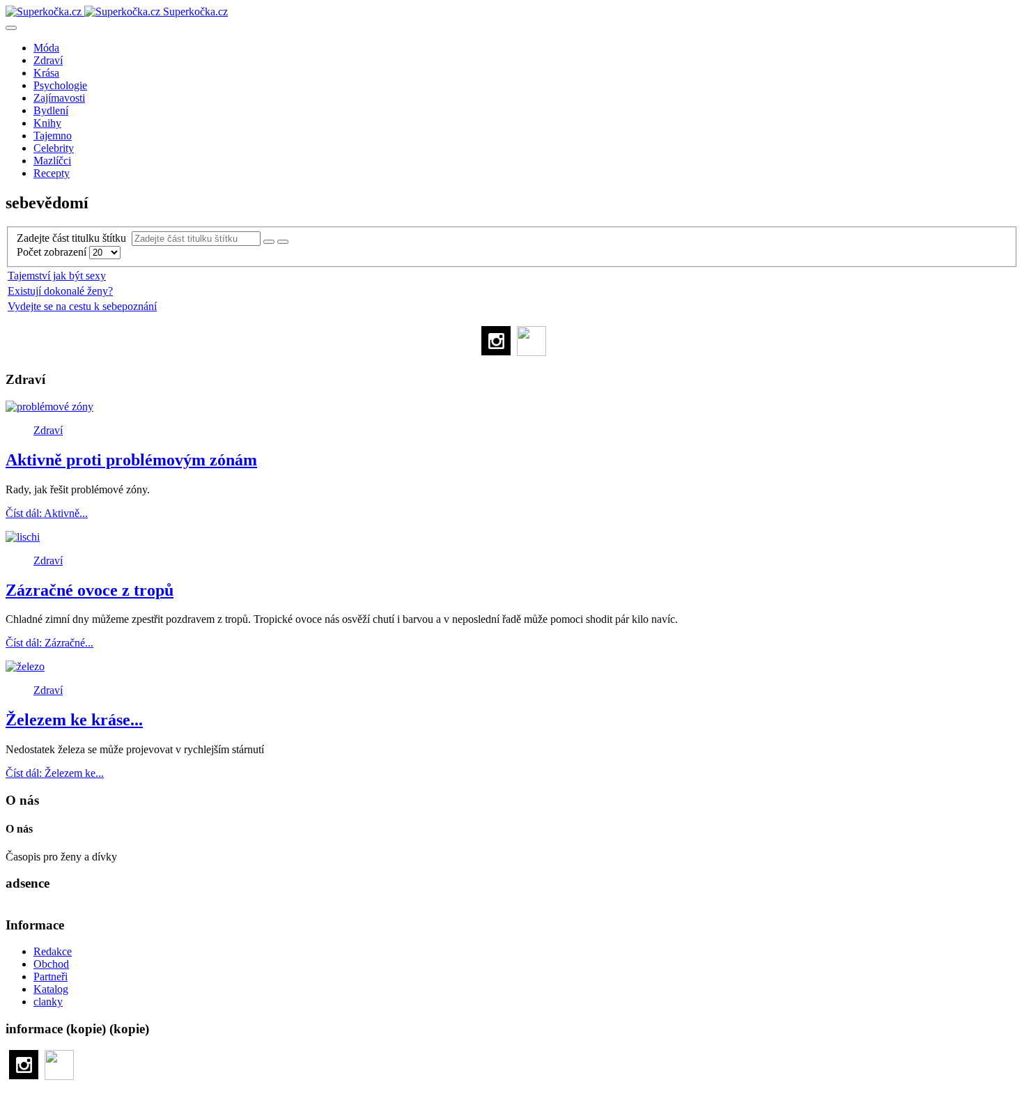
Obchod (51, 964)
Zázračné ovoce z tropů (89, 590)
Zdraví (48, 60)
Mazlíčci (52, 161)
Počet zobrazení (53, 252)
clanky (48, 1001)
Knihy (47, 123)
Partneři (50, 976)
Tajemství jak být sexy (57, 275)
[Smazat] (282, 242)
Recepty (51, 173)
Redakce (52, 951)
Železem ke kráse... (74, 720)
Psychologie (60, 85)
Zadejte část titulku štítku (74, 238)
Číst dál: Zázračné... (49, 643)
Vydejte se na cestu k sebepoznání (82, 306)
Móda (46, 48)
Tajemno (52, 135)
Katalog (50, 989)
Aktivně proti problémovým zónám (131, 460)
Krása (46, 73)
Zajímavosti (59, 98)
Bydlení (50, 110)
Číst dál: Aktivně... (47, 513)
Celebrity (53, 148)
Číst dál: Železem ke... (55, 773)
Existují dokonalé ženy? (60, 291)
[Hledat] (268, 242)
